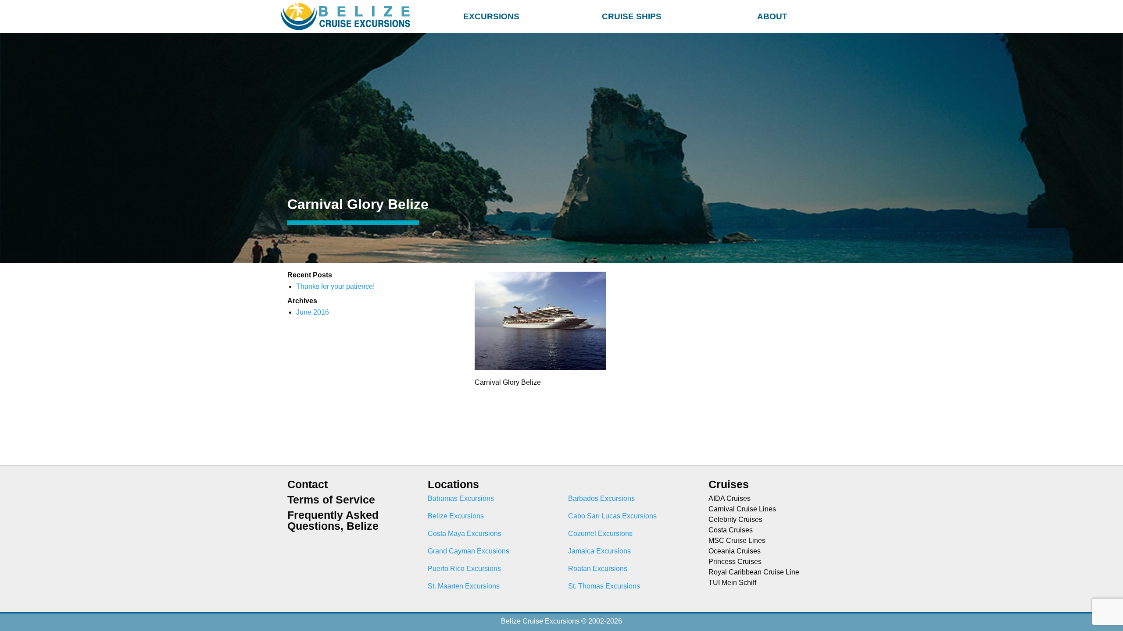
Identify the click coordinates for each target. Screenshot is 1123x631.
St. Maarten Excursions (464, 586)
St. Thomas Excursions (604, 586)
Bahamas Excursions (461, 498)
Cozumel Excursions (600, 533)
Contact (307, 484)
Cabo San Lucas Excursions (612, 516)
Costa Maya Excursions (464, 533)
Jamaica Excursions (599, 551)
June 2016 (312, 312)
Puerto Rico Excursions (464, 568)
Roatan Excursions (597, 568)
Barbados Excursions (601, 498)
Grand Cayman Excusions (468, 551)
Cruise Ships (632, 16)
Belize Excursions (456, 516)
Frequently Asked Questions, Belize (333, 521)
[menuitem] (491, 15)
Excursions (491, 16)
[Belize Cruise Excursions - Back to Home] (347, 16)
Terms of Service (331, 499)
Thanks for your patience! (335, 286)
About (772, 16)
